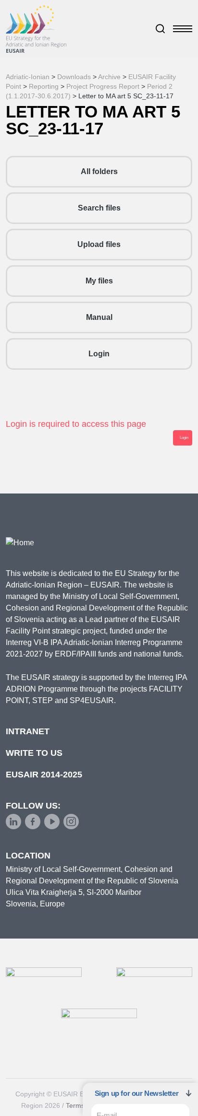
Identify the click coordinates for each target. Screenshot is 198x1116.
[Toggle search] (160, 28)
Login (99, 354)
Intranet (28, 731)
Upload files (99, 244)
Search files (99, 208)
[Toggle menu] (182, 28)
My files (99, 281)
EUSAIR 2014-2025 (44, 774)
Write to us (34, 753)
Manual (99, 317)
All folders (99, 171)
